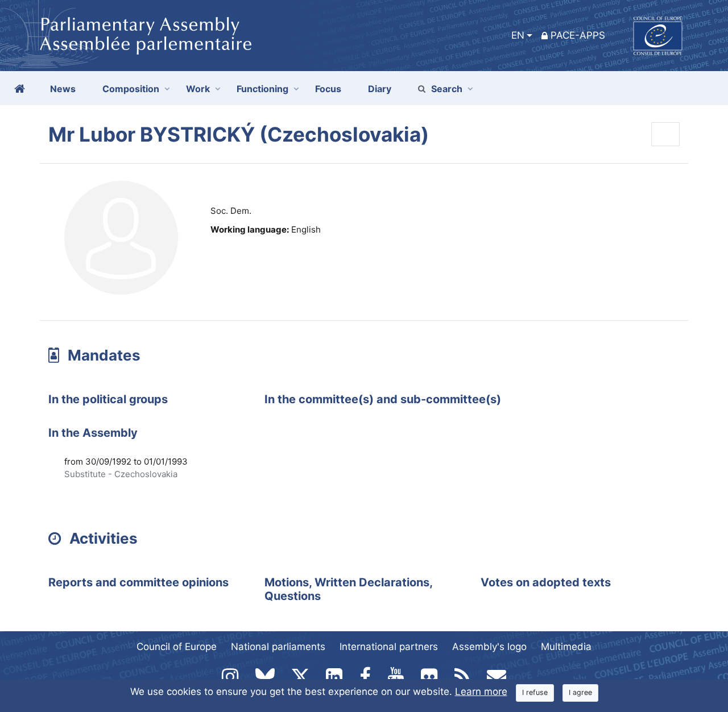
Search (446, 88)
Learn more (481, 691)
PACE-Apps (578, 35)
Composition (130, 88)
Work (198, 88)
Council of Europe (176, 646)
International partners (389, 646)
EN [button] (517, 35)
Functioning (262, 88)
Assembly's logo (489, 646)
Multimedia (566, 646)
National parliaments (278, 646)
